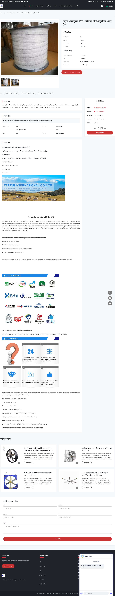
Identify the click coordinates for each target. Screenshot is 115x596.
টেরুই (77, 6)
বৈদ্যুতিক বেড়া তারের (12, 13)
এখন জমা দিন (57, 539)
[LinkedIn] (102, 128)
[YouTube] (105, 128)
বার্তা (4, 523)
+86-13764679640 (99, 111)
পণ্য (30, 6)
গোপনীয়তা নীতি (42, 584)
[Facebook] (98, 128)
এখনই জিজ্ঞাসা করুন (100, 132)
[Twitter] (95, 128)
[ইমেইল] (110, 293)
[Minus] (111, 556)
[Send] (110, 593)
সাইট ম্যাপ (41, 579)
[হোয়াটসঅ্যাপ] (110, 303)
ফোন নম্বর (5, 514)
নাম (4, 505)
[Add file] (81, 593)
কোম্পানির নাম (61, 505)
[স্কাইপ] (110, 298)
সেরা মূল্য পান (28, 462)
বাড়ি (25, 6)
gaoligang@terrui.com (108, 1)
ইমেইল (60, 514)
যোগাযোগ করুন (42, 575)
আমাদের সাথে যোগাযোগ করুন (66, 6)
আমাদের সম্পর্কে (39, 6)
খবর (55, 6)
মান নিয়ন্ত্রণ (48, 6)
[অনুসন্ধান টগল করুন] (102, 6)
